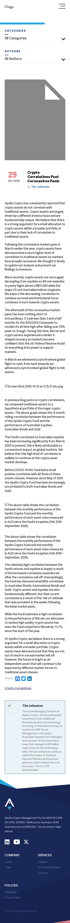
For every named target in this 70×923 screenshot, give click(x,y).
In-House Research (49, 867)
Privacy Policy (13, 897)
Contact (43, 872)
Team (8, 867)
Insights (43, 861)
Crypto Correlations (18, 688)
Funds (8, 861)
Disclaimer (11, 892)
